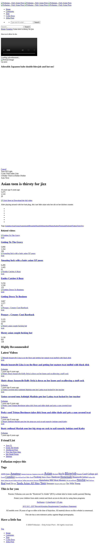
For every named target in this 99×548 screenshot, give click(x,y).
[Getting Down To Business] (12, 290)
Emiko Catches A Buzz (12, 278)
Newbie (81, 479)
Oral (87, 480)
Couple (3, 477)
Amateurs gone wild (37, 474)
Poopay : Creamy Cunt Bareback (17, 314)
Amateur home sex (26, 474)
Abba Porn (10, 18)
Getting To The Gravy (12, 242)
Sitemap (9, 456)
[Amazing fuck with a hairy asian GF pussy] (18, 253)
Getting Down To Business (14, 296)
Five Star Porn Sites (13, 452)
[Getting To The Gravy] (10, 235)
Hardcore (55, 477)
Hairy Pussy (46, 477)
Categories (10, 11)
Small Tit (9, 483)
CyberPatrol (50, 502)
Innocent (36, 480)
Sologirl (69, 226)
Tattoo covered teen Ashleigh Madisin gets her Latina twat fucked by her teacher (40, 396)
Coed (84, 474)
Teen (79, 226)
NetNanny (41, 502)
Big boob (55, 474)
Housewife (77, 477)
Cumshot (10, 476)
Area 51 (9, 445)
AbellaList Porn (12, 450)
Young (77, 483)
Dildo (27, 477)
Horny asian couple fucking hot (16, 333)
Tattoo (74, 226)
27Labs (59, 502)
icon (2, 237)
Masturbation (54, 226)
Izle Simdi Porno (12, 454)
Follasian (4, 369)
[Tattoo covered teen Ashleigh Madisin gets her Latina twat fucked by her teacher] (32, 390)
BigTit (61, 473)
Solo (14, 483)
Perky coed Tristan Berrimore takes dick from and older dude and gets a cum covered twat (46, 412)
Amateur (9, 29)
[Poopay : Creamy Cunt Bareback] (14, 308)
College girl (92, 474)
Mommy (62, 480)
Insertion (45, 226)
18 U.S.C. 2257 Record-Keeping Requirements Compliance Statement (49, 506)
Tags (7, 14)
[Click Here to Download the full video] (16, 200)
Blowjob (71, 473)
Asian (17, 226)
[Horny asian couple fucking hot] (14, 326)
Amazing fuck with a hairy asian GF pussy (22, 260)
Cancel (3, 169)
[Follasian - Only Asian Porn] (36, 3)
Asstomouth (24, 226)
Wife (72, 483)
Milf (51, 480)
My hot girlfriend (71, 480)
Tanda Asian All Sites (28, 483)
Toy (82, 226)
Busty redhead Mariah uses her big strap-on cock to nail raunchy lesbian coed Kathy (43, 428)
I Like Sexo (10, 16)
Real (3, 483)
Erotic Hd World (12, 448)
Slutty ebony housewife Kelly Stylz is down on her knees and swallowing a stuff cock (42, 380)
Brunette (32, 226)
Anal (13, 226)
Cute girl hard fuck (20, 477)
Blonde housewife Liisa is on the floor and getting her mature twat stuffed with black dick (45, 364)
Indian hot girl (9, 480)
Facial (31, 477)
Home (8, 9)
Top (2, 529)
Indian (85, 477)
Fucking (37, 477)
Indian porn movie (28, 480)
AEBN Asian (5, 474)
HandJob (38, 226)
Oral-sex (91, 480)
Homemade (66, 476)
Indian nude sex (17, 480)
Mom (56, 480)
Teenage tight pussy (60, 483)
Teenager (50, 483)
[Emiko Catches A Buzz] (11, 272)
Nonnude (62, 226)
